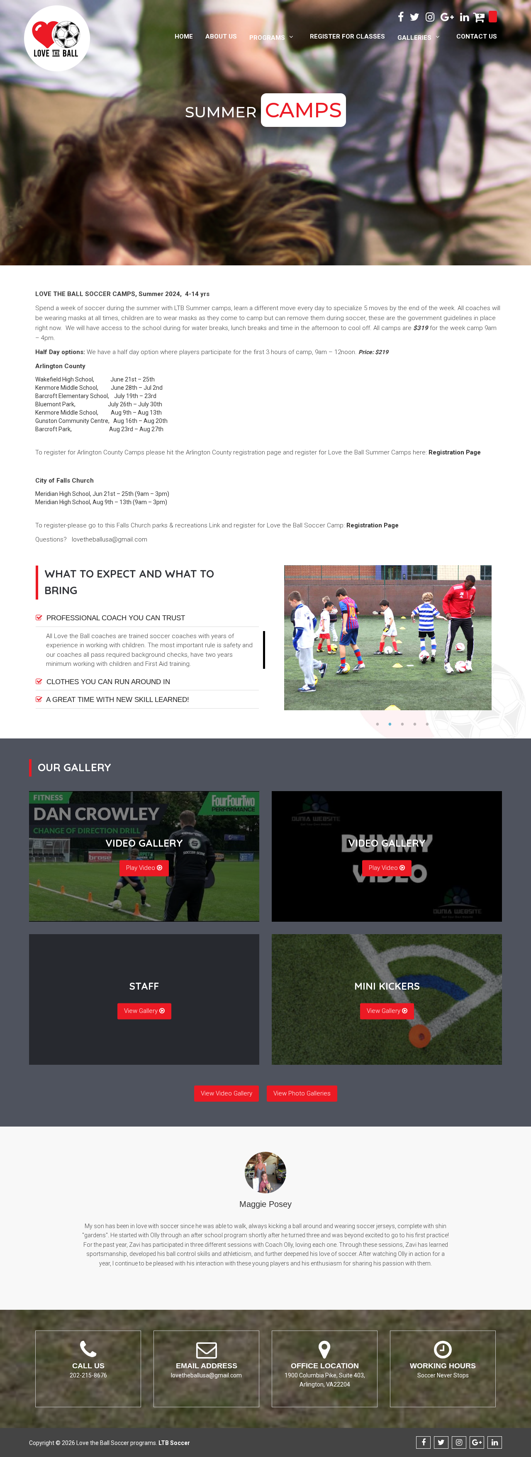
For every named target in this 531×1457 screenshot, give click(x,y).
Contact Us (476, 36)
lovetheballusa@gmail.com (109, 539)
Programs (267, 37)
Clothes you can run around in (107, 682)
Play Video (141, 868)
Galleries (414, 37)
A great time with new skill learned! (116, 700)
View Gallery (141, 1011)
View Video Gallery (226, 1093)
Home (184, 36)
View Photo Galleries (302, 1093)
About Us (221, 36)
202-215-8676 (88, 1375)
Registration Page (455, 452)
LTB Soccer (174, 1443)
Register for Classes (347, 36)
